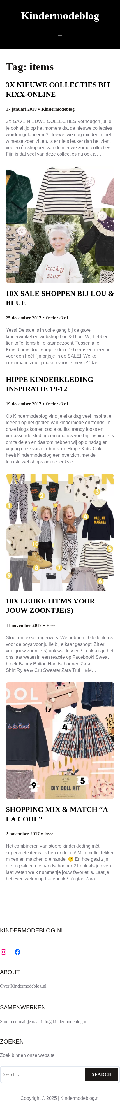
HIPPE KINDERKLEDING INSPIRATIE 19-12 (49, 384)
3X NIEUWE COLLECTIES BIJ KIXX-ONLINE (58, 89)
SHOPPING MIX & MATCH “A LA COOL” (57, 814)
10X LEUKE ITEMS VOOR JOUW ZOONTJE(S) (50, 605)
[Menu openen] (60, 36)
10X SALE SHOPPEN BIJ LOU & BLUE (60, 298)
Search (102, 1074)
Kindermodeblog (60, 16)
